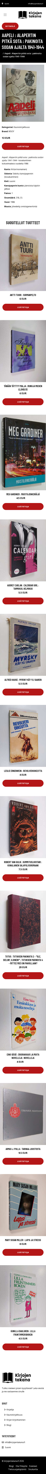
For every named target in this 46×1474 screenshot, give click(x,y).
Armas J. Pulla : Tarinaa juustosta (23, 1148)
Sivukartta (33, 1469)
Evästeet (33, 1466)
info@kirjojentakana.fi (35, 4)
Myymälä (10, 26)
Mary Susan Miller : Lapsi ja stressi (23, 1240)
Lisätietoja (23, 146)
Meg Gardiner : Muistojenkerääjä (23, 494)
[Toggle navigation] (5, 14)
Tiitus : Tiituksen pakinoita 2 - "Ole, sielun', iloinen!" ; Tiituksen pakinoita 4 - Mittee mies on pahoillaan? (23, 960)
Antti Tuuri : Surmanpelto (23, 294)
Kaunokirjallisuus (22, 127)
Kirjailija (10, 1409)
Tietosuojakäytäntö (17, 1469)
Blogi (9, 1425)
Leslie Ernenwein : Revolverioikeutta (23, 770)
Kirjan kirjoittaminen (16, 1419)
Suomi (7, 4)
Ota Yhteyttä (21, 1466)
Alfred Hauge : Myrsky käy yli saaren (23, 679)
